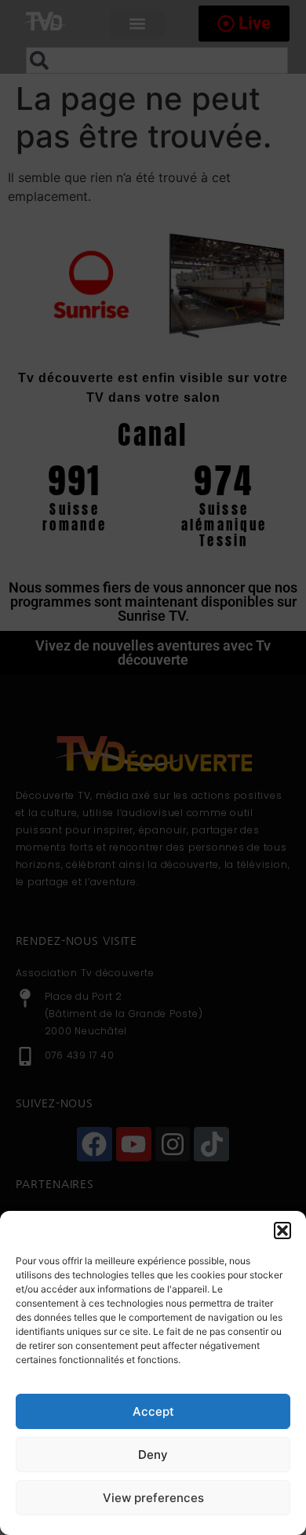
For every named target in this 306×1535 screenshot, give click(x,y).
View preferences (153, 1497)
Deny (153, 1454)
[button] (282, 1230)
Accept (153, 1411)
